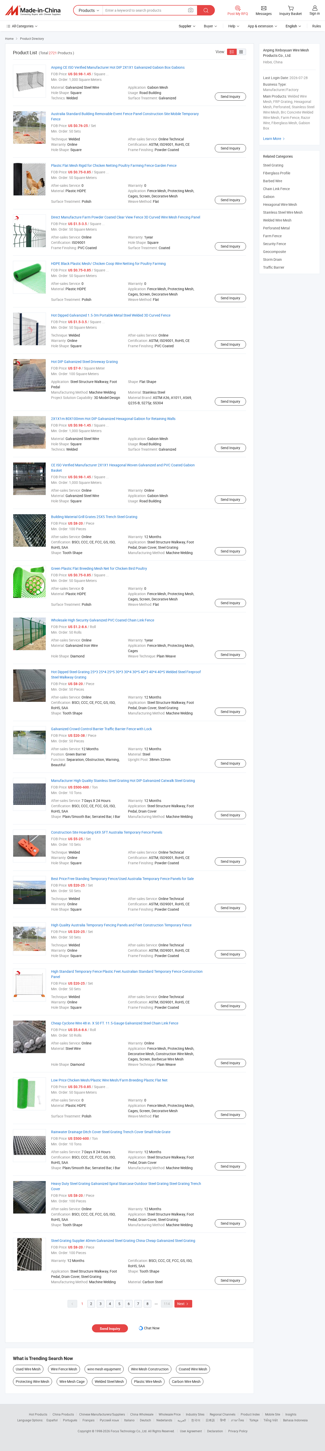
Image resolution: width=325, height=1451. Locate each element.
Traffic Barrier (273, 267)
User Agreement (191, 1431)
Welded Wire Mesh (277, 220)
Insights (290, 1414)
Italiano (129, 1420)
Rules (316, 26)
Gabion (268, 196)
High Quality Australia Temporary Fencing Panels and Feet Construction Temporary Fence (121, 925)
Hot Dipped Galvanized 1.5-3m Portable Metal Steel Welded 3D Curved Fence (110, 315)
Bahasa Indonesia (295, 1420)
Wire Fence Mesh (64, 1369)
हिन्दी (223, 1420)
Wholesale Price (170, 1414)
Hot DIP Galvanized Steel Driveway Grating (84, 361)
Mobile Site (272, 1414)
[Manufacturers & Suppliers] (32, 10)
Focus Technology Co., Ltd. (129, 1431)
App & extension (260, 26)
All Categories (23, 26)
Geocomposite (274, 251)
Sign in (315, 13)
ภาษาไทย (237, 1420)
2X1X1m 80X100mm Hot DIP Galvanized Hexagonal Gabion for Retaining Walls (113, 418)
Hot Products (38, 1414)
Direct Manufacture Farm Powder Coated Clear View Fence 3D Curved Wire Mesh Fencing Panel (125, 217)
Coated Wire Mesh (193, 1369)
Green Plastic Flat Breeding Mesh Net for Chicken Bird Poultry (99, 568)
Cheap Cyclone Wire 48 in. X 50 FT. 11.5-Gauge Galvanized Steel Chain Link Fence (114, 1023)
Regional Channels (222, 1414)
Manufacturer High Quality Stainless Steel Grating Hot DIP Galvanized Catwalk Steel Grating (123, 780)
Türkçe (253, 1420)
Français (88, 1420)
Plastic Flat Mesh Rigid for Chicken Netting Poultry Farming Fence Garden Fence (113, 165)
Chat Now (152, 1328)
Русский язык (109, 1420)
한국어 (195, 1420)
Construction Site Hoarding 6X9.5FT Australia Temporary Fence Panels (106, 832)
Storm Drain (272, 259)
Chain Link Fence (276, 188)
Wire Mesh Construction (150, 1369)
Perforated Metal (276, 228)
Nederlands (164, 1420)
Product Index (250, 1414)
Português (70, 1420)
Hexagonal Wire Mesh (280, 204)
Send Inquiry (230, 96)
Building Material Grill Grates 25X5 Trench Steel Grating (94, 516)
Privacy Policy (238, 1431)
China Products (63, 1414)
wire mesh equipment (104, 1369)
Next (183, 1303)
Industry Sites (195, 1414)
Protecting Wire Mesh (32, 1381)
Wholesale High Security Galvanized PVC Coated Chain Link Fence (102, 620)
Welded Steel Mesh (109, 1381)
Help (231, 26)
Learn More (274, 138)
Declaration (215, 1431)
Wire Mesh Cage (72, 1381)
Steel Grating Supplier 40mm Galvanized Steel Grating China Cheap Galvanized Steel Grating (123, 1240)
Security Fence (274, 243)
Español (52, 1420)
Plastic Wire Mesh (148, 1381)
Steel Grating (273, 165)
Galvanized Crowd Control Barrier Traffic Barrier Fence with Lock (101, 728)
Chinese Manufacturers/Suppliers (102, 1414)
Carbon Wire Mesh (186, 1381)
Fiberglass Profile (276, 173)
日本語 (210, 1420)
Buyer (208, 26)
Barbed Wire (272, 180)
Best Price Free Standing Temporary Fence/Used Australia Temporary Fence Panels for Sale (122, 878)
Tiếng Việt (271, 1420)
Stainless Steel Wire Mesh (283, 212)
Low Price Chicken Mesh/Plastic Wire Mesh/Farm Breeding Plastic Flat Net (109, 1080)
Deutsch (145, 1420)
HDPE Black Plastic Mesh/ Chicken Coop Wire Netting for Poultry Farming (108, 263)
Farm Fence (272, 235)
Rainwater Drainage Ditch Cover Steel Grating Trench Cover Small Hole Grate (110, 1131)
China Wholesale (141, 1414)
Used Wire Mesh (28, 1369)
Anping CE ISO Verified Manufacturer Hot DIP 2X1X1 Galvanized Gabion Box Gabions (118, 67)
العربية (181, 1420)
